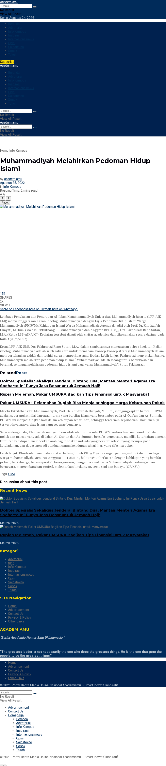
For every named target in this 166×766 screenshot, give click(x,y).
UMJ (11, 474)
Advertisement (18, 610)
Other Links (16, 621)
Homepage (16, 715)
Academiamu (9, 2)
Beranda (14, 24)
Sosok (12, 51)
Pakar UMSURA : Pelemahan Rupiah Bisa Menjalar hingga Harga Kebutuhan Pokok (82, 402)
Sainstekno (16, 47)
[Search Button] (34, 7)
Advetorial (15, 28)
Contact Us (15, 614)
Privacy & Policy (19, 617)
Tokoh (12, 55)
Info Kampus (17, 31)
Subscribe (7, 62)
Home (4, 150)
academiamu (13, 179)
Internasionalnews (21, 39)
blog (11, 563)
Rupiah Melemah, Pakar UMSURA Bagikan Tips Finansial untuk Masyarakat (74, 394)
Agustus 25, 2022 (12, 183)
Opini (11, 43)
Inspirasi (14, 35)
